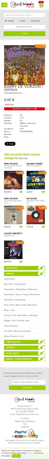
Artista (11, 21)
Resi (25, 424)
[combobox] (24, 27)
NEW (22, 129)
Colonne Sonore (11, 326)
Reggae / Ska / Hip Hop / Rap (16, 321)
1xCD (22, 118)
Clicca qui (30, 453)
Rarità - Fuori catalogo (18, 359)
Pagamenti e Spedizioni (25, 421)
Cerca (24, 33)
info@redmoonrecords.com (27, 414)
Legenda (25, 427)
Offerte (10, 347)
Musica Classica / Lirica (14, 336)
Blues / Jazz (9, 310)
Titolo (22, 21)
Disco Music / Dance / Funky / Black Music (22, 295)
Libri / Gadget (13, 342)
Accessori (11, 268)
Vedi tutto (23, 158)
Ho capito (16, 456)
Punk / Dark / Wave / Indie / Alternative (20, 305)
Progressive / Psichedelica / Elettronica (20, 289)
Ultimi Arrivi (12, 353)
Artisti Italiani (9, 279)
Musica (10, 274)
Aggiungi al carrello (23, 109)
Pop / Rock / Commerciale (15, 284)
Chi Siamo (25, 418)
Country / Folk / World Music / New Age (21, 315)
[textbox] (24, 27)
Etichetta (35, 21)
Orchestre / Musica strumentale (17, 331)
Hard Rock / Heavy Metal (15, 300)
